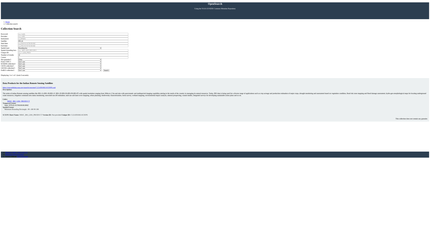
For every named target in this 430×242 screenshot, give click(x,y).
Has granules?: (6, 59)
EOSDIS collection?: (8, 64)
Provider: (4, 36)
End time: (4, 46)
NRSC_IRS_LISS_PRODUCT (18, 101)
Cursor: (3, 57)
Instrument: (5, 39)
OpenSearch (215, 3)
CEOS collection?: (7, 66)
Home (7, 22)
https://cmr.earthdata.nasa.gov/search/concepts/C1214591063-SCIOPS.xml (29, 88)
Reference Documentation (14, 155)
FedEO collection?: (8, 70)
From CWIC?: (6, 62)
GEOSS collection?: (8, 68)
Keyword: (4, 34)
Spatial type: (5, 48)
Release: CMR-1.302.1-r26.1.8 (16, 152)
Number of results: (7, 55)
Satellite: (4, 41)
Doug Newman (22, 157)
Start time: (4, 43)
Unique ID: (5, 53)
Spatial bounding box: (8, 50)
